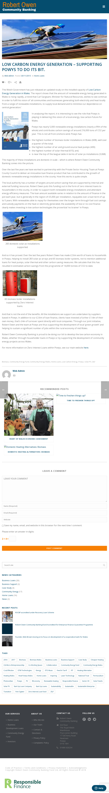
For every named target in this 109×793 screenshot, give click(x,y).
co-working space (35, 665)
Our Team (37, 724)
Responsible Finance (70, 681)
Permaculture (98, 676)
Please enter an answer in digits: (18, 531)
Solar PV (88, 362)
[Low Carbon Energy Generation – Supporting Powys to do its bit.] (54, 39)
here (86, 347)
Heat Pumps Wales (25, 676)
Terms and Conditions (35, 768)
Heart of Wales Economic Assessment (28, 439)
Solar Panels (97, 681)
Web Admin (9, 75)
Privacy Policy (39, 738)
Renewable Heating (51, 681)
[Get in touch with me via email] (14, 375)
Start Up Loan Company (23, 686)
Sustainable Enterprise (86, 686)
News (4, 599)
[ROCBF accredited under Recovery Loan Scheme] (7, 616)
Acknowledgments (78, 768)
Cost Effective (9, 670)
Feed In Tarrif (62, 670)
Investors (12, 741)
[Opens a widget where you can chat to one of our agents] (99, 788)
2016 (5, 660)
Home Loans (39, 75)
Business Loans (9, 580)
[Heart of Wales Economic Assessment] (28, 415)
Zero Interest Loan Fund (37, 692)
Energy (38, 670)
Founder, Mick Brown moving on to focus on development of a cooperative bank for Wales (51, 637)
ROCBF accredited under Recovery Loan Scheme (34, 612)
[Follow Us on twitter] (94, 719)
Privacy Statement (57, 768)
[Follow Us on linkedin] (89, 719)
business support (67, 660)
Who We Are (38, 720)
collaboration (51, 665)
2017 (13, 660)
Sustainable (69, 686)
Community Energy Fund (19, 362)
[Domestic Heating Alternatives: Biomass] (28, 447)
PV (27, 681)
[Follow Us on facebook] (84, 719)
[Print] (21, 82)
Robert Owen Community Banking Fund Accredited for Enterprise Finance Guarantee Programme (54, 624)
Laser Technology (67, 676)
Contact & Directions (37, 731)
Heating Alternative (84, 670)
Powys (81, 362)
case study (82, 660)
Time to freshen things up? (81, 400)
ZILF (93, 362)
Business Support (9, 584)
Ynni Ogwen (19, 692)
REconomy (36, 681)
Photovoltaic (8, 681)
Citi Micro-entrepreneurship (14, 665)
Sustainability (56, 686)
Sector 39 (85, 681)
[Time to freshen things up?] (81, 395)
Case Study (7, 588)
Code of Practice (13, 768)
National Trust (83, 676)
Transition (7, 692)
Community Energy (10, 591)
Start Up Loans (41, 686)
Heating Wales (9, 676)
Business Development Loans (15, 726)
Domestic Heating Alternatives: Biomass (29, 452)
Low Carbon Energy (70, 362)
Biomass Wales (35, 660)
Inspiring (53, 676)
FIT (72, 670)
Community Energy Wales (40, 362)
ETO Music (49, 670)
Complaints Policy (41, 742)
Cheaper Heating (97, 660)
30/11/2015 (26, 75)
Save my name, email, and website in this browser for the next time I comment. (43, 525)
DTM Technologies (25, 670)
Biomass (5, 362)
